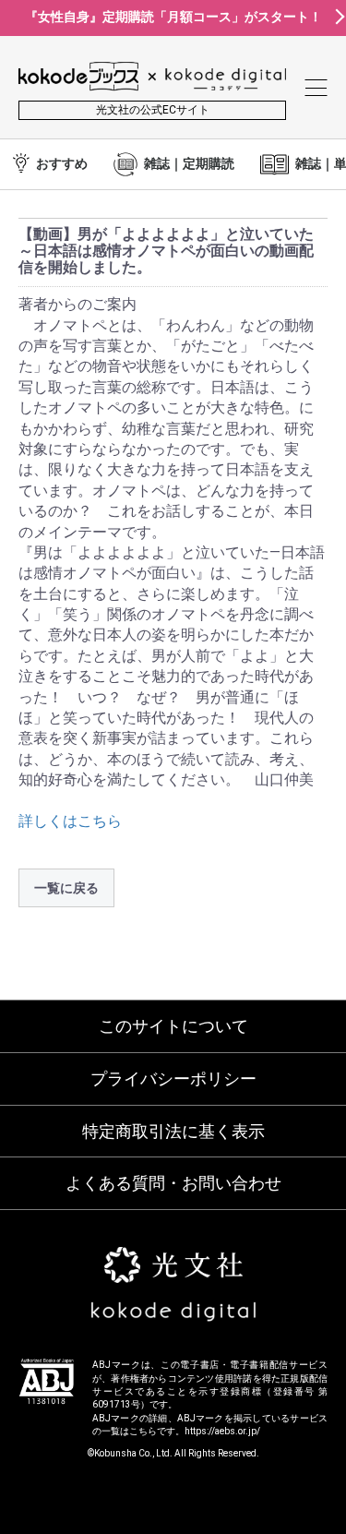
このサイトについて (173, 1026)
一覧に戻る (66, 888)
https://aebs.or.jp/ (222, 1431)
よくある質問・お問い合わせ (173, 1182)
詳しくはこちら (70, 821)
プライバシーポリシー (173, 1078)
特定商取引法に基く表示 (173, 1131)
